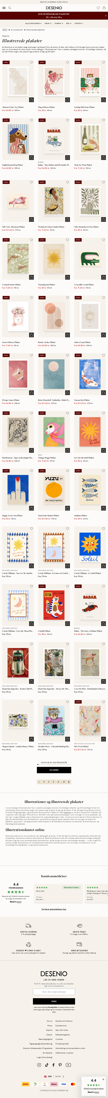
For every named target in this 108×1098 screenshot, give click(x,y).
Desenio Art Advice (64, 1021)
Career (49, 1035)
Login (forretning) (44, 1057)
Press (50, 1026)
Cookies (59, 1039)
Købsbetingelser (63, 1035)
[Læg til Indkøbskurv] (31, 99)
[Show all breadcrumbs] (5, 30)
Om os (49, 1021)
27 (64, 782)
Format (58, 23)
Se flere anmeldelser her (54, 909)
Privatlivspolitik (62, 1044)
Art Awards (47, 1053)
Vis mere (54, 770)
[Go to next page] (69, 782)
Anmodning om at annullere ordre (70, 1048)
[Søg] (10, 8)
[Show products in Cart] (104, 8)
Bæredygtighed (45, 1039)
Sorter (78, 23)
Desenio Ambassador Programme (37, 1048)
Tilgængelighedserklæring (40, 1044)
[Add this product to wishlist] (31, 62)
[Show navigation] (4, 8)
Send (54, 1001)
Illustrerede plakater (36, 30)
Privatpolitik (52, 1007)
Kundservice (61, 1026)
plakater (67, 812)
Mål (68, 23)
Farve (47, 23)
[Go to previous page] (39, 782)
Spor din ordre (62, 1030)
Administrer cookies (64, 1053)
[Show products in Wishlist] (98, 8)
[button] (94, 1086)
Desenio (61, 1090)
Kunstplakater (17, 30)
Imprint (49, 1030)
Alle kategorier (32, 23)
